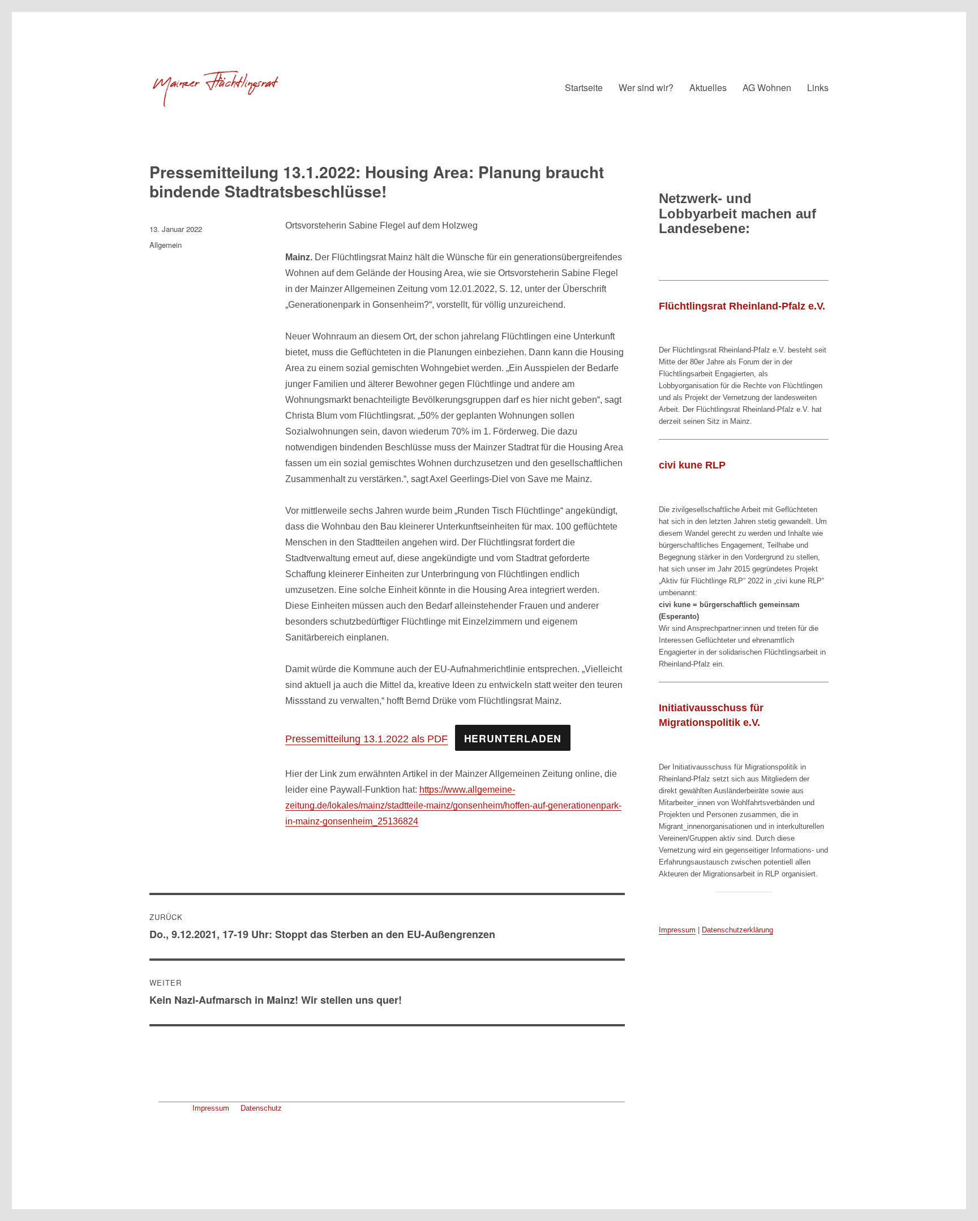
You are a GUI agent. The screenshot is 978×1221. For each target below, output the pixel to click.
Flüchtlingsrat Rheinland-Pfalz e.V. (742, 306)
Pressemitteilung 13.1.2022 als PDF (366, 739)
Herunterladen (513, 738)
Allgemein (165, 244)
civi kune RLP (692, 465)
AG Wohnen (767, 87)
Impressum (210, 1108)
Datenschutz (261, 1108)
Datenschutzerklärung (737, 930)
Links (818, 87)
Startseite (584, 87)
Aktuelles (708, 87)
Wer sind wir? (646, 87)
